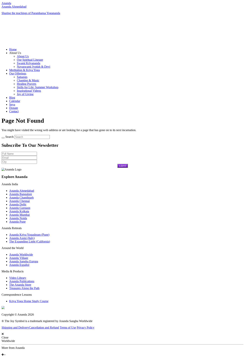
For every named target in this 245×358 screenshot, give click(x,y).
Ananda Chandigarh (21, 197)
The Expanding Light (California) (29, 241)
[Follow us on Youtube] (5, 351)
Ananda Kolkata (19, 211)
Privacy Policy (85, 327)
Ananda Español (19, 264)
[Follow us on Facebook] (2, 351)
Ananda (6, 3)
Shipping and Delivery (15, 327)
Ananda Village (18, 258)
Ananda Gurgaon (19, 207)
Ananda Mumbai (19, 214)
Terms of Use (68, 327)
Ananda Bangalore (20, 194)
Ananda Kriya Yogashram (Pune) (29, 234)
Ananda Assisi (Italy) (22, 238)
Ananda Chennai (19, 201)
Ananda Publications (21, 281)
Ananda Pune (17, 221)
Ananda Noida (18, 218)
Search (9, 136)
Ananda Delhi (17, 204)
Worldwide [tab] (8, 341)
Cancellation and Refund (44, 327)
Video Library (17, 277)
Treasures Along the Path (24, 288)
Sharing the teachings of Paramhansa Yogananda (31, 13)
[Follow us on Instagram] (8, 351)
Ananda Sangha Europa (23, 261)
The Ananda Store (20, 284)
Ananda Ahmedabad (14, 6)
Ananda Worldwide (21, 254)
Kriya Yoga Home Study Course (28, 301)
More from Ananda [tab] (13, 347)
